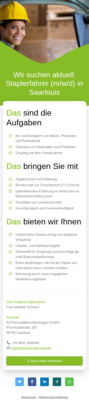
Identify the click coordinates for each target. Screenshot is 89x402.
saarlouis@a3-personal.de (31, 348)
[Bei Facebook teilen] (32, 381)
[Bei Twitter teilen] (19, 381)
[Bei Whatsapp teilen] (69, 381)
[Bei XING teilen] (57, 381)
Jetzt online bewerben (45, 361)
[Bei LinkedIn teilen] (44, 381)
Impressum (28, 397)
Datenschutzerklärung (53, 397)
